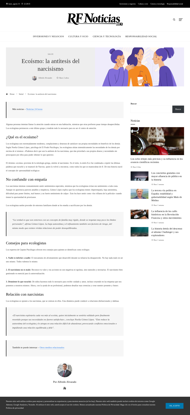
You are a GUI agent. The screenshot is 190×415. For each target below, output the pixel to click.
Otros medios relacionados (52, 347)
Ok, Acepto (174, 406)
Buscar (134, 104)
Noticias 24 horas (34, 109)
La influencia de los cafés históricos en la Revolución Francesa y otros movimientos (166, 214)
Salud (50, 54)
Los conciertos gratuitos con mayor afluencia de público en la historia (166, 176)
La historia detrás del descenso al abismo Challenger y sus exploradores (166, 232)
